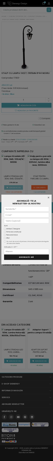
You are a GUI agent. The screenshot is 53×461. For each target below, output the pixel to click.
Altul (7, 238)
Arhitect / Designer (13, 229)
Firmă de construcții (13, 232)
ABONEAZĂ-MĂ (26, 257)
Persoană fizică (12, 235)
